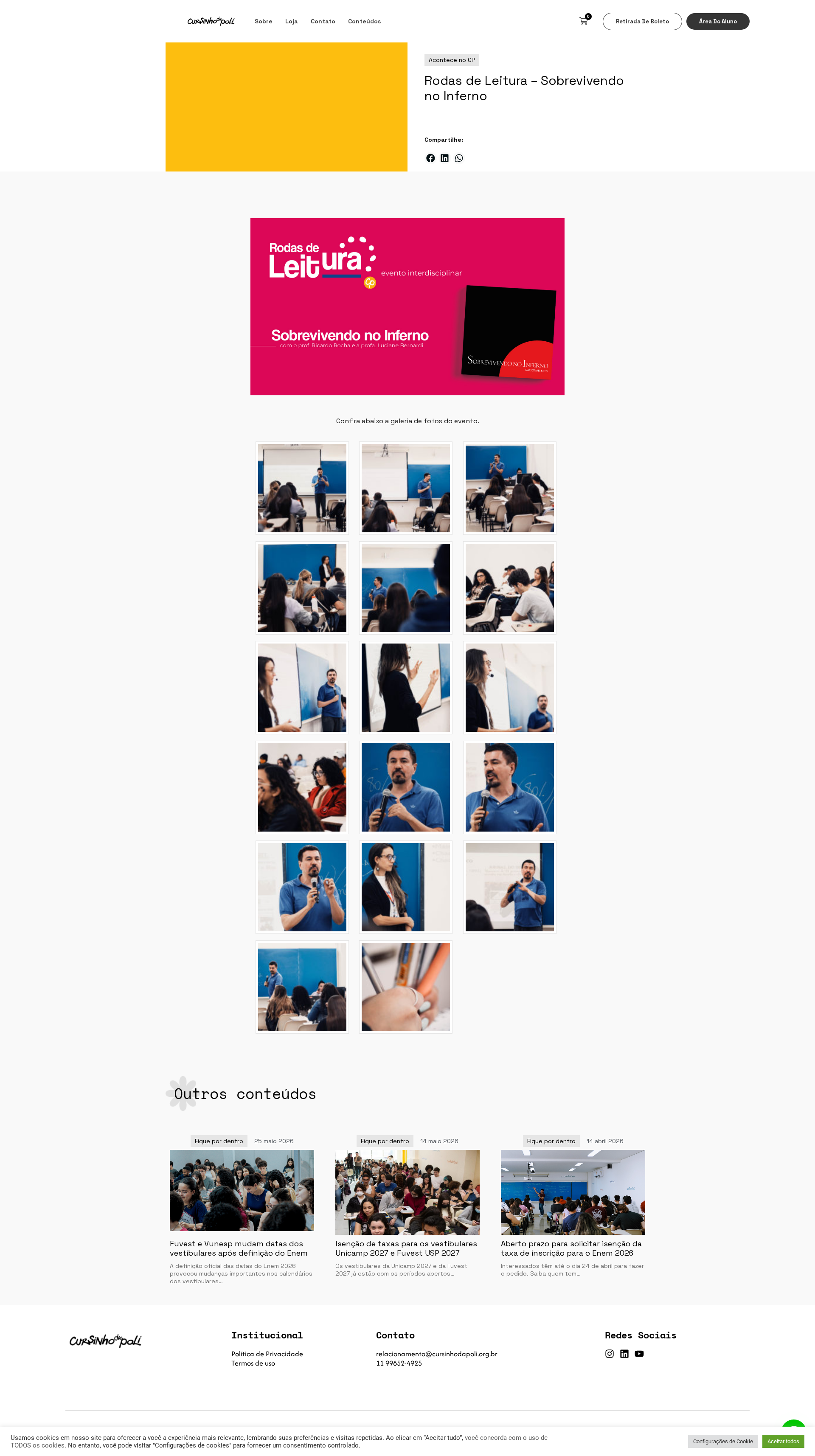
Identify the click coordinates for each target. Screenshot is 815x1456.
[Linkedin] (624, 1353)
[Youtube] (639, 1353)
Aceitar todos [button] (783, 1441)
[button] (430, 158)
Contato (323, 21)
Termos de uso (253, 1363)
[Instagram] (609, 1353)
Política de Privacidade (267, 1354)
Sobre (264, 21)
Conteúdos (364, 21)
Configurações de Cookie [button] (723, 1441)
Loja (291, 21)
